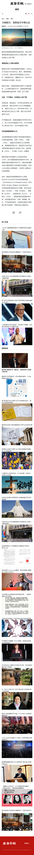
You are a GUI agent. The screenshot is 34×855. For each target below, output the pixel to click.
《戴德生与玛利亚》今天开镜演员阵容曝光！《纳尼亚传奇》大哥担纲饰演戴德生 (16, 787)
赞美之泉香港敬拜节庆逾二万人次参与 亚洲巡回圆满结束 (16, 714)
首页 (3, 19)
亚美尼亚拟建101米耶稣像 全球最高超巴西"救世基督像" (16, 498)
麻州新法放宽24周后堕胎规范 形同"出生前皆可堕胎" (17, 426)
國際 (17, 9)
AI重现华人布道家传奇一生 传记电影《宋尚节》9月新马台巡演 (17, 474)
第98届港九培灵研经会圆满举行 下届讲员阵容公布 (17, 253)
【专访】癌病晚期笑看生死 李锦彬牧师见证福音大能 (16, 229)
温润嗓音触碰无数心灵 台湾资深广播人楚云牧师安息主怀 (16, 763)
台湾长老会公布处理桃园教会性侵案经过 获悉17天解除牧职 (16, 277)
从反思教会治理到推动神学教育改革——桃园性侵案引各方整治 (16, 595)
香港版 (26, 843)
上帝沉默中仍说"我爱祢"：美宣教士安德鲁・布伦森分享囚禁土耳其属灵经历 (17, 326)
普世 (12, 19)
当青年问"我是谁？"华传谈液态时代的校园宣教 (16, 619)
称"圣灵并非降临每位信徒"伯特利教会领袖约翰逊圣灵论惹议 (17, 301)
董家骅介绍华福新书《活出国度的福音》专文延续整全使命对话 (16, 377)
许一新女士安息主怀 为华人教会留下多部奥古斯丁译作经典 (16, 690)
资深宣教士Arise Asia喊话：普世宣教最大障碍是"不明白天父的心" (16, 571)
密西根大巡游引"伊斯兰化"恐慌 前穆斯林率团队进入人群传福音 (16, 450)
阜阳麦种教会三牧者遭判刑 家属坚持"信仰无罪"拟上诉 (15, 547)
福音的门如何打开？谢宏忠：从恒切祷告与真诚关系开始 (16, 371)
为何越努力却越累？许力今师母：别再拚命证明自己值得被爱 (16, 642)
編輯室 (4, 26)
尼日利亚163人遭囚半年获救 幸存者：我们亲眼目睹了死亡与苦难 (17, 666)
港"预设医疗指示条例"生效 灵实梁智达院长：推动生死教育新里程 (16, 402)
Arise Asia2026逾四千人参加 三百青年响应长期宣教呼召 (17, 739)
